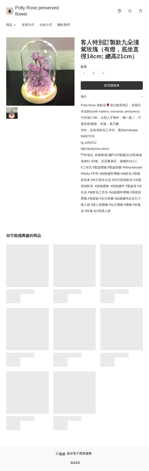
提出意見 (75, 462)
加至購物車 (112, 85)
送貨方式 (28, 24)
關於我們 (63, 24)
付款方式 (46, 24)
